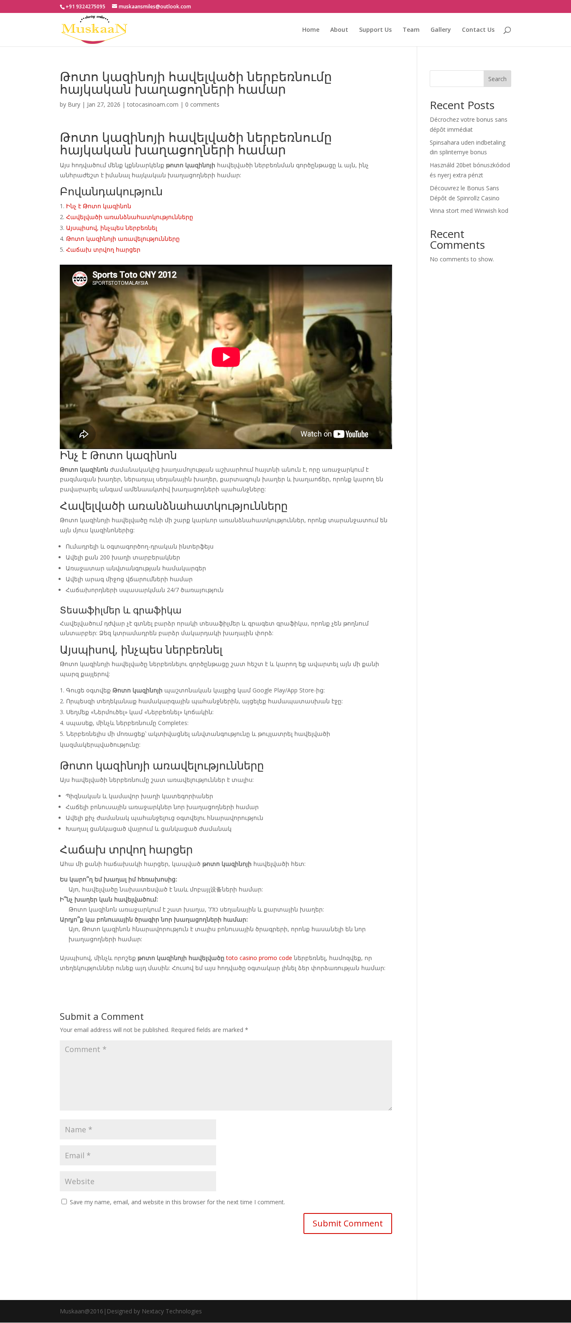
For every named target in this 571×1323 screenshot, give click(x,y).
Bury (74, 104)
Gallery (441, 30)
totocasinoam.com (152, 104)
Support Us (375, 30)
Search (497, 79)
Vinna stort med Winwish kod (469, 211)
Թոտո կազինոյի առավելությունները (123, 239)
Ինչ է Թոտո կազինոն (98, 206)
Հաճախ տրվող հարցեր (103, 249)
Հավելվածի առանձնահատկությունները (129, 217)
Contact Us (478, 30)
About (339, 30)
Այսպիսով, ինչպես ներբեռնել (111, 228)
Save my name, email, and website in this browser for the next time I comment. (177, 1202)
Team (411, 30)
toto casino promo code (259, 958)
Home (310, 30)
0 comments (202, 104)
